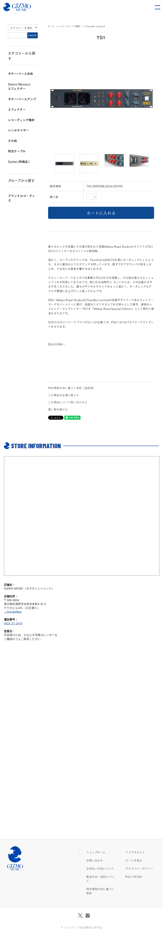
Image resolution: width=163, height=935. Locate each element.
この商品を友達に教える (63, 395)
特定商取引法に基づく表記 (100, 891)
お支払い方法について (100, 868)
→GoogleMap (13, 611)
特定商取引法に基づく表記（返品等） (72, 388)
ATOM (137, 876)
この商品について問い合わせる (67, 402)
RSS (127, 876)
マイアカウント (135, 852)
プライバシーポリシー (139, 868)
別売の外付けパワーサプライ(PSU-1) (71, 322)
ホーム (51, 26)
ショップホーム (96, 852)
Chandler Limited (95, 26)
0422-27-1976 (13, 623)
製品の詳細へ (56, 344)
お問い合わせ (94, 860)
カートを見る (133, 860)
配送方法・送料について (100, 878)
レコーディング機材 (70, 26)
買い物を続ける (58, 409)
